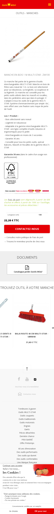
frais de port (14, 199)
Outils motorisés (27, 422)
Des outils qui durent (27, 455)
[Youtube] (27, 379)
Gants (27, 429)
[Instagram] (35, 379)
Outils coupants (27, 415)
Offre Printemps (27, 443)
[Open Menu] (49, 4)
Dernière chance (27, 436)
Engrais (27, 426)
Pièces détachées (27, 432)
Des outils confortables (27, 459)
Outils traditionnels (27, 419)
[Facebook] (19, 379)
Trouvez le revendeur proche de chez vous (26, 241)
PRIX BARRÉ (27, 439)
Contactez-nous (27, 229)
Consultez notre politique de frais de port (25, 237)
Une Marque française (27, 462)
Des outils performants (27, 452)
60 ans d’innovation (27, 448)
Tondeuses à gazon (27, 408)
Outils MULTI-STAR (27, 412)
